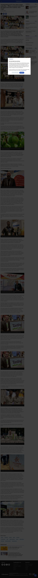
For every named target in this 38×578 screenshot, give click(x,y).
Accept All (21, 72)
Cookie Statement (23, 70)
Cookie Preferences (15, 72)
